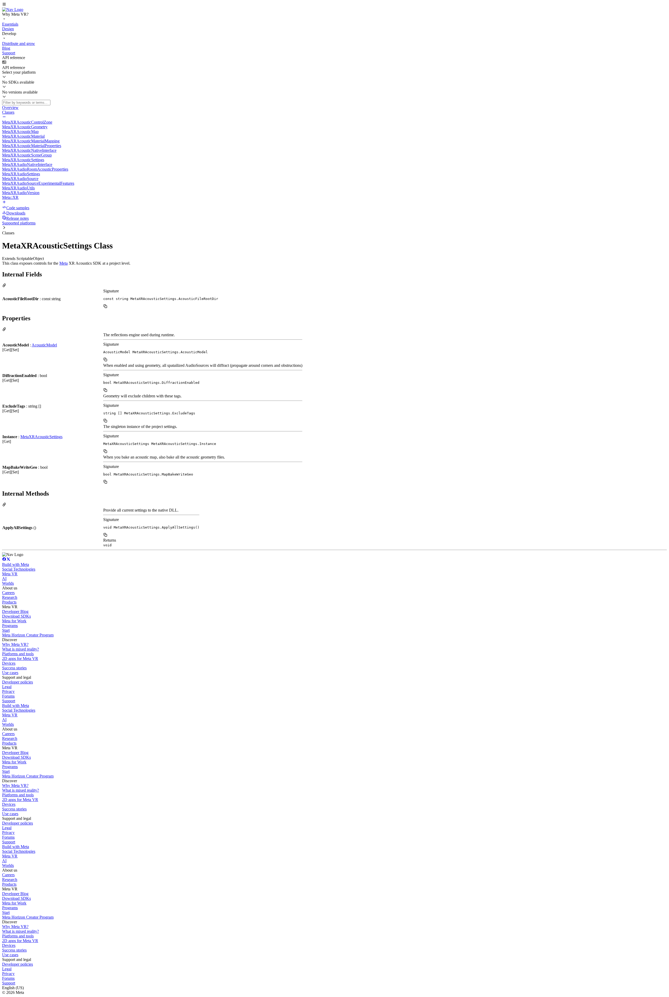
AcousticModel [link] (44, 345)
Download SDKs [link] (16, 616)
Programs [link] (10, 625)
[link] (12, 9)
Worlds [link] (8, 583)
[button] (334, 4)
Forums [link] (8, 696)
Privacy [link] (8, 691)
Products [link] (9, 602)
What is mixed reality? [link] (20, 649)
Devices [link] (8, 663)
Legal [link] (6, 687)
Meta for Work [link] (14, 621)
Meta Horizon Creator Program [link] (28, 635)
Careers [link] (8, 592)
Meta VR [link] (10, 574)
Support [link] (8, 701)
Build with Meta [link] (15, 564)
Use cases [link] (10, 672)
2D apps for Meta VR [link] (20, 658)
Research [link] (9, 597)
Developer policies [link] (17, 682)
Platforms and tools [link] (18, 654)
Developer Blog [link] (15, 611)
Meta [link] (63, 263)
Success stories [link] (14, 668)
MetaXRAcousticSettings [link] (41, 436)
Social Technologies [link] (18, 569)
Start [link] (6, 630)
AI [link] (4, 578)
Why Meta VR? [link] (15, 644)
